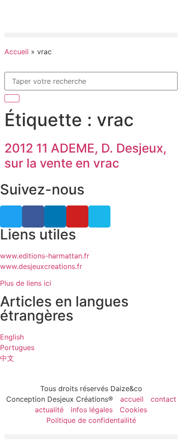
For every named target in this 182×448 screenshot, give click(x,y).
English (12, 336)
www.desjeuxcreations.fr (41, 266)
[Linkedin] (55, 216)
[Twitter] (11, 216)
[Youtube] (77, 216)
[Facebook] (33, 216)
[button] (91, 35)
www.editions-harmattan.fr (44, 255)
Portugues (17, 347)
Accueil (16, 51)
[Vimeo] (99, 216)
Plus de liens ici (25, 283)
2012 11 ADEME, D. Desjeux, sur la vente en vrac (85, 156)
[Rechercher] (11, 98)
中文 (7, 358)
